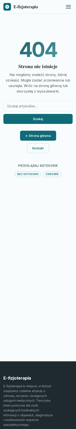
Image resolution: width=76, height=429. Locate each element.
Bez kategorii (27, 174)
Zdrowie (52, 174)
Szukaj (38, 119)
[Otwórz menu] (68, 7)
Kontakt (38, 148)
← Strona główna (38, 135)
